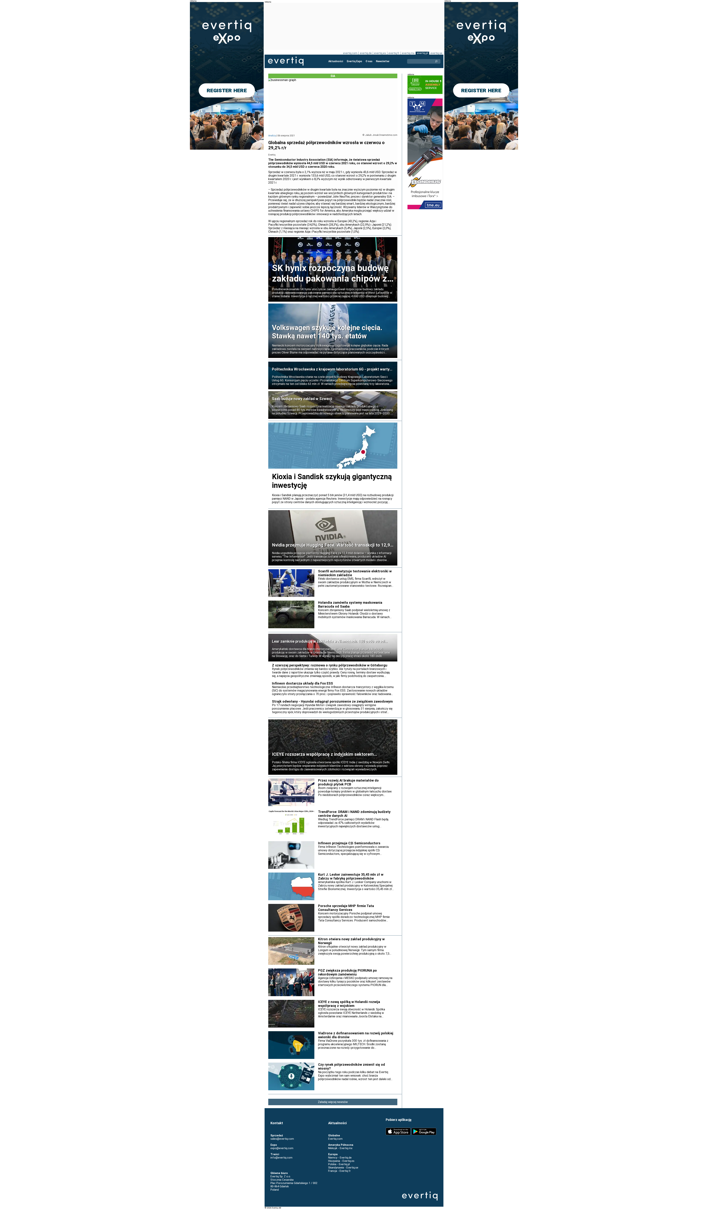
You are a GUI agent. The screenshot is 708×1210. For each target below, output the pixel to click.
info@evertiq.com (281, 1157)
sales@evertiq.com (282, 1138)
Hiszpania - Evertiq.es (341, 1161)
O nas (369, 61)
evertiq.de (366, 53)
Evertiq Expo (354, 61)
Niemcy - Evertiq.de (340, 1157)
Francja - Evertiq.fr (339, 1171)
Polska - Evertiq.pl (339, 1164)
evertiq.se (436, 53)
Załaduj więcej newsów (333, 1102)
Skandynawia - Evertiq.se (343, 1167)
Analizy (272, 135)
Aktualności (335, 61)
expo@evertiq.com (281, 1148)
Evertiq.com (335, 1138)
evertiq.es (380, 53)
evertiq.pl (422, 53)
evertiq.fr (393, 53)
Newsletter (383, 61)
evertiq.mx (408, 53)
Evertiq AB (285, 61)
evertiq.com (350, 53)
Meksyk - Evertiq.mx (340, 1148)
